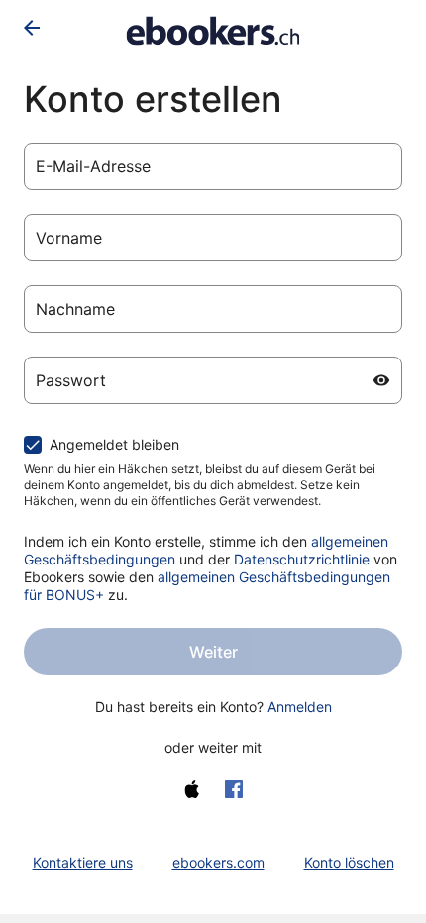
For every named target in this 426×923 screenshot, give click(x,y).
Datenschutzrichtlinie (302, 559)
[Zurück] (31, 27)
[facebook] (234, 789)
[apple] (192, 789)
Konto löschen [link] (349, 862)
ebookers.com (218, 862)
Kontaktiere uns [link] (83, 862)
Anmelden (299, 706)
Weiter (213, 652)
